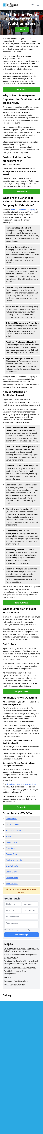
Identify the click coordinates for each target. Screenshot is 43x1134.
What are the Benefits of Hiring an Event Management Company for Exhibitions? (21, 962)
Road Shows (11, 848)
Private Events (12, 878)
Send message (21, 934)
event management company (23, 209)
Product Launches (13, 830)
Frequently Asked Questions (16, 981)
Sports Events (11, 872)
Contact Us (21, 29)
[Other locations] (32, 5)
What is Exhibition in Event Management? (15, 972)
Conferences (11, 818)
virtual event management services (21, 784)
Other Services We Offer (14, 985)
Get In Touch (21, 89)
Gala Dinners (11, 842)
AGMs (8, 836)
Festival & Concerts (14, 860)
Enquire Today (21, 691)
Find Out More (21, 603)
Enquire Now (21, 192)
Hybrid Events (12, 883)
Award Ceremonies (14, 824)
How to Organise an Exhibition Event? (20, 967)
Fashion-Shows (12, 854)
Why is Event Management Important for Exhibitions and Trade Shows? (21, 949)
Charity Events (12, 866)
